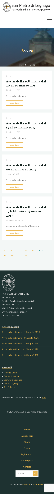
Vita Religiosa (27, 460)
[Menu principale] (49, 20)
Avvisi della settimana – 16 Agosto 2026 (21, 332)
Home (27, 429)
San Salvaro (9, 387)
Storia (27, 448)
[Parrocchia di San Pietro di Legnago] (26, 7)
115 (11, 255)
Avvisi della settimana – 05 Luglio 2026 (20, 355)
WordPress (38, 484)
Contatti (27, 467)
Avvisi (8, 76)
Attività (27, 442)
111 (27, 250)
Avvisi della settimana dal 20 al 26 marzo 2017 (26, 83)
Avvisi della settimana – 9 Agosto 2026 (20, 338)
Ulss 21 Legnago (11, 383)
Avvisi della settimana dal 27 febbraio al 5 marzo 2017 (26, 211)
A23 (44, 397)
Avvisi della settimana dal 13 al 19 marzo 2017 (26, 125)
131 (27, 255)
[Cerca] (35, 473)
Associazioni (27, 436)
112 (34, 250)
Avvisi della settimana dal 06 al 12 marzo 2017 (26, 167)
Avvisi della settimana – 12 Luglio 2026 (20, 349)
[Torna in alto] (43, 483)
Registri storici (27, 454)
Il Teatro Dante (10, 373)
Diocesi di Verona (12, 376)
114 (4, 255)
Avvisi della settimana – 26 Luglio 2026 (20, 343)
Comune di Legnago (13, 380)
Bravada (26, 484)
